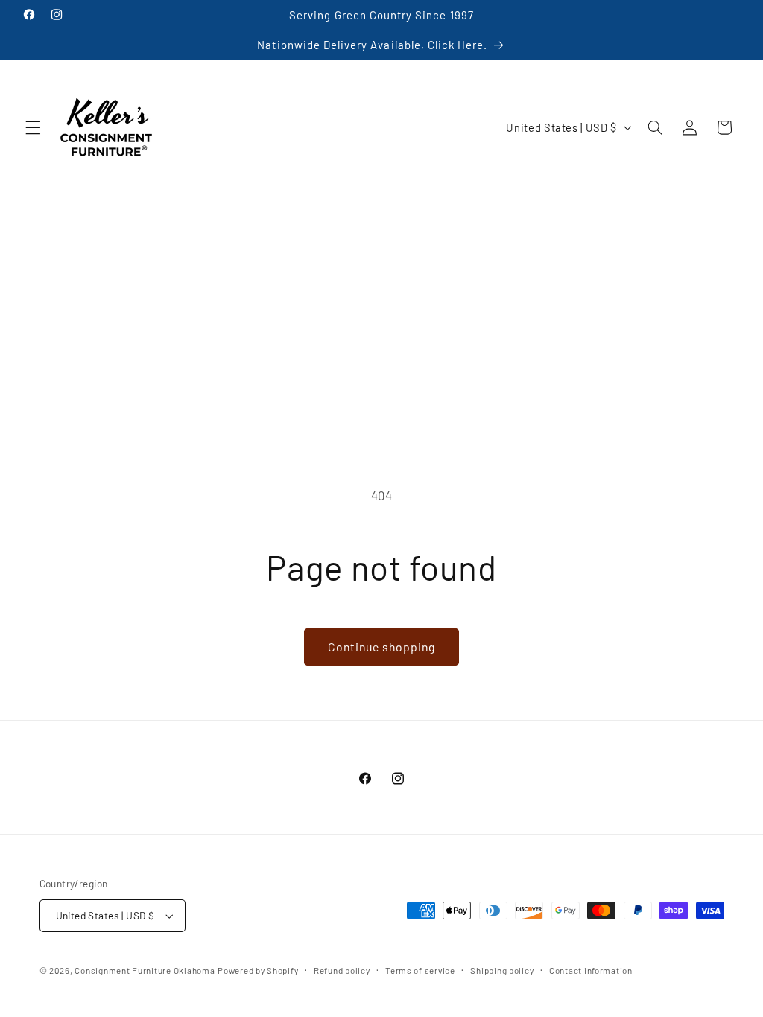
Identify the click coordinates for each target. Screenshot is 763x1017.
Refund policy (342, 970)
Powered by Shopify (258, 970)
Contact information (591, 970)
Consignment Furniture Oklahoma (145, 970)
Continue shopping (382, 647)
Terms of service (420, 970)
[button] (33, 127)
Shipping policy (502, 970)
